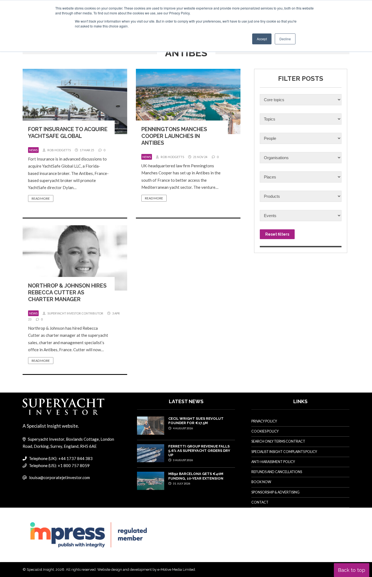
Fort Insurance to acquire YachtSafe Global (68, 132)
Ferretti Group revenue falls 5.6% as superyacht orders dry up (199, 450)
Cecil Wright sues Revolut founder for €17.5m (196, 420)
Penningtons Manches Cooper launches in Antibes (174, 136)
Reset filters (277, 234)
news (33, 150)
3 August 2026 (182, 460)
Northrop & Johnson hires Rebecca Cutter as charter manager (67, 292)
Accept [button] (262, 38)
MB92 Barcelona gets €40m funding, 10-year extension (195, 476)
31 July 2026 (181, 483)
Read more (41, 198)
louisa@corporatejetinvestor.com (59, 477)
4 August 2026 (182, 428)
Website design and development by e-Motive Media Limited (146, 569)
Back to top (351, 570)
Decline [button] (285, 38)
